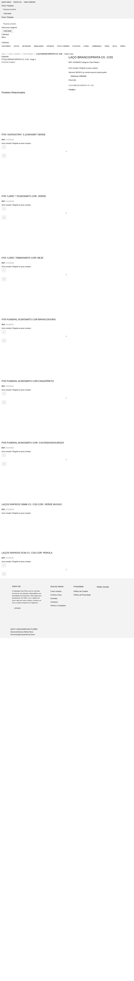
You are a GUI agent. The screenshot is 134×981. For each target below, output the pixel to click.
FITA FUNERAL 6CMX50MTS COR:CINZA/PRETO (28, 381)
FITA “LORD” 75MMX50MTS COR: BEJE (22, 257)
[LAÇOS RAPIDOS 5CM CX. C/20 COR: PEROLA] (67, 530)
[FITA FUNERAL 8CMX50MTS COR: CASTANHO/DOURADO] (67, 420)
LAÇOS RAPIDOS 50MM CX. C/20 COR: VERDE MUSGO (32, 504)
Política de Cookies (81, 591)
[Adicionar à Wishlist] (9, 130)
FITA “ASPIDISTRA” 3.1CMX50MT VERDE (23, 134)
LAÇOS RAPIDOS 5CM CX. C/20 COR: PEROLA (27, 552)
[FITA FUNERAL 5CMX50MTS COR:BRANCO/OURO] (67, 297)
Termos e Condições (58, 605)
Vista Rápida (4, 130)
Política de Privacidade (82, 595)
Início (4, 54)
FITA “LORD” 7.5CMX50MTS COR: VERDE (24, 196)
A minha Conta (55, 595)
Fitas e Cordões (14, 54)
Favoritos (53, 598)
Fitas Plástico (28, 54)
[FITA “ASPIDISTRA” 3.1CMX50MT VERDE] (67, 112)
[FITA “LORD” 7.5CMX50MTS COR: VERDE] (67, 173)
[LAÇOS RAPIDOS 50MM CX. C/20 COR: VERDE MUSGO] (67, 482)
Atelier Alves (28, 632)
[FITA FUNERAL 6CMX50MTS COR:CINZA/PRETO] (67, 358)
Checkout (54, 602)
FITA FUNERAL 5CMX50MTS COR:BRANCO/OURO (29, 319)
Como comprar (55, 591)
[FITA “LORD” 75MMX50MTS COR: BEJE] (67, 235)
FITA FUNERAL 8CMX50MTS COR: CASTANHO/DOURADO (33, 442)
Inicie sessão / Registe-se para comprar (83, 68)
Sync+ (33, 634)
